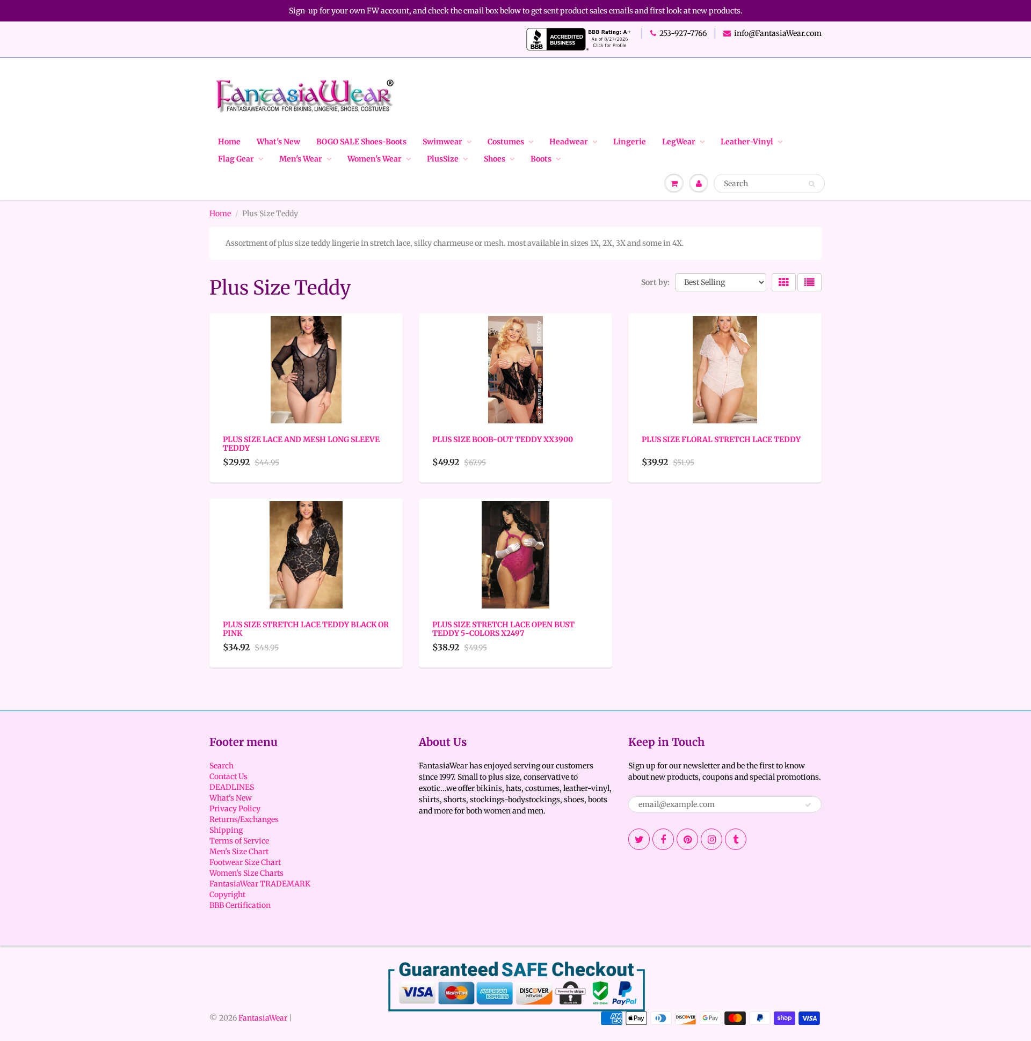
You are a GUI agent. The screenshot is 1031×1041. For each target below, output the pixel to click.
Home (229, 141)
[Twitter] (639, 839)
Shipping (226, 830)
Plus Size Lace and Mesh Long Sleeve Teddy (301, 444)
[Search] (811, 184)
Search (221, 766)
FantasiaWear (262, 1018)
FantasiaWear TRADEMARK (259, 884)
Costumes (506, 141)
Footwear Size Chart (245, 862)
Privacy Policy (234, 808)
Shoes (494, 159)
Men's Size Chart (238, 851)
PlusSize (443, 159)
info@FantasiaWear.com (778, 33)
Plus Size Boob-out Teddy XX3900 (502, 439)
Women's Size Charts (246, 873)
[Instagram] (711, 839)
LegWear (678, 141)
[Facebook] (663, 839)
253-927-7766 (683, 33)
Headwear (568, 141)
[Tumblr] (735, 839)
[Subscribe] (808, 804)
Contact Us (228, 776)
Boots (541, 159)
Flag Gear (236, 159)
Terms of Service (239, 841)
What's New (278, 141)
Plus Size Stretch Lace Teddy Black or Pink (306, 629)
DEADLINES (231, 787)
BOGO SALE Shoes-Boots (361, 141)
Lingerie (629, 141)
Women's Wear (374, 159)
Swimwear (442, 141)
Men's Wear (300, 159)
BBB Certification (240, 905)
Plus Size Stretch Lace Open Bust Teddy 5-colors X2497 (503, 629)
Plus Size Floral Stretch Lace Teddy (721, 439)
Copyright (227, 894)
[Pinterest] (687, 839)
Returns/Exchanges (244, 819)
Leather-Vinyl (747, 141)
